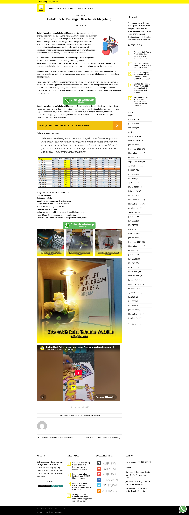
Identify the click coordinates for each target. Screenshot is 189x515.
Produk (66, 8)
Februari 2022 (134, 233)
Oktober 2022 (134, 208)
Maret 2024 (133, 136)
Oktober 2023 (134, 157)
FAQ (63, 509)
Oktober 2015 (134, 318)
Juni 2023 (132, 174)
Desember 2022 (134, 199)
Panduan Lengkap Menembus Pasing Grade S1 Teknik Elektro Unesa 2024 (142, 76)
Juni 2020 (132, 301)
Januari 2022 (133, 238)
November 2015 (134, 314)
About (80, 8)
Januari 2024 (133, 144)
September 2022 (135, 212)
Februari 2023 (134, 191)
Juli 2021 (131, 254)
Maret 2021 (133, 271)
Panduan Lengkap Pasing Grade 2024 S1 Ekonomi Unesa (143, 65)
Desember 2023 (134, 149)
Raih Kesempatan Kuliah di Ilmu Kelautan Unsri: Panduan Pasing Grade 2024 (141, 101)
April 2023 (132, 182)
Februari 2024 (134, 140)
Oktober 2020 (134, 288)
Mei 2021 (132, 263)
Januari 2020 (133, 309)
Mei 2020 (132, 305)
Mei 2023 (132, 178)
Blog (59, 8)
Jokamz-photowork (44, 486)
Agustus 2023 (133, 166)
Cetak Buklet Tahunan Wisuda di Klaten (57, 437)
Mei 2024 (132, 128)
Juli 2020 (131, 297)
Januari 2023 (133, 195)
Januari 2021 (133, 280)
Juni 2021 (132, 259)
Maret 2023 (133, 187)
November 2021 (134, 246)
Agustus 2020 (133, 293)
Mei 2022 (132, 225)
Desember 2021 (134, 242)
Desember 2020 (134, 284)
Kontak (73, 8)
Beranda (52, 8)
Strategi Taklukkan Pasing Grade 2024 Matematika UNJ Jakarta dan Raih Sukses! (142, 88)
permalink (97, 415)
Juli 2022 (131, 216)
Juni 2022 (132, 221)
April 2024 (132, 132)
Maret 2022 (133, 229)
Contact (57, 509)
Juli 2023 (131, 170)
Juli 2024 (131, 119)
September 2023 (135, 161)
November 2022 (134, 204)
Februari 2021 (134, 276)
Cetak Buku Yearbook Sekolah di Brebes (101, 437)
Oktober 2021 (134, 250)
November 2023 (134, 153)
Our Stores (47, 509)
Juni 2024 (132, 123)
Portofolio (89, 8)
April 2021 (132, 267)
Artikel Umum (79, 16)
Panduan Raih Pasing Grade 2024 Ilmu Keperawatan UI (142, 54)
